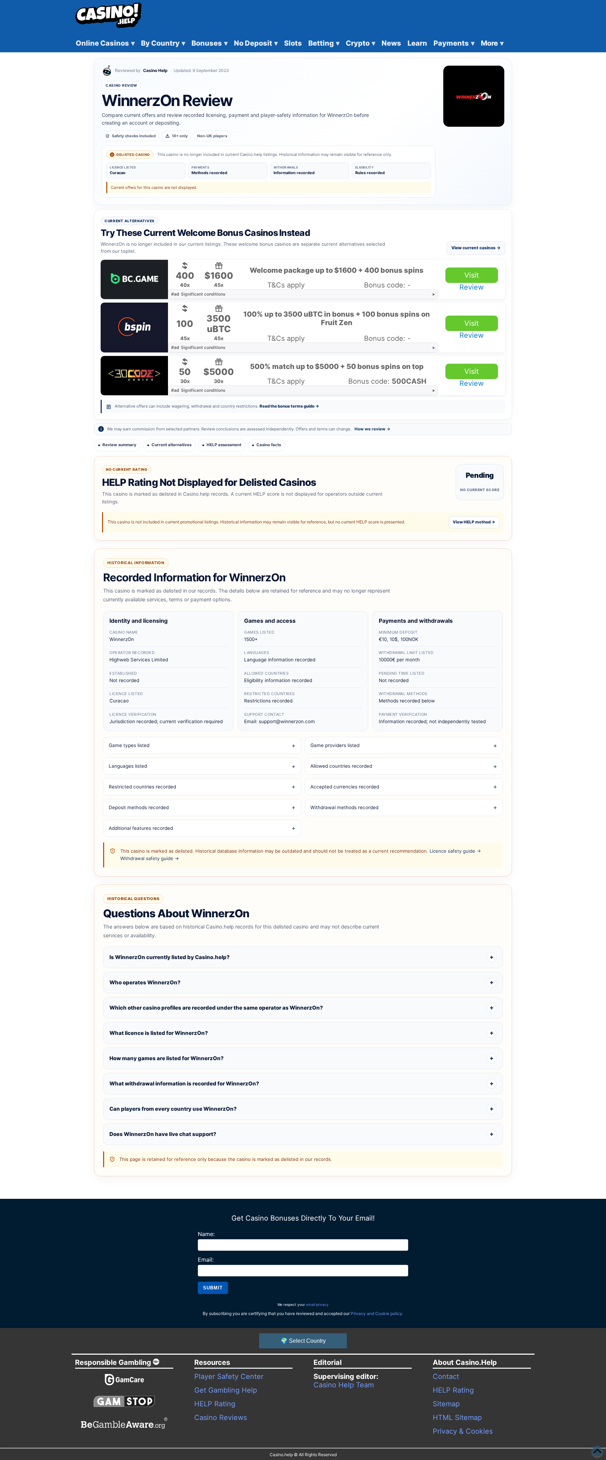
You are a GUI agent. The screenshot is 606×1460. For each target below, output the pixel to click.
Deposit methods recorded (139, 807)
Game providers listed (334, 745)
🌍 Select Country (303, 1341)
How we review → (372, 429)
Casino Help (155, 70)
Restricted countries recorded (142, 787)
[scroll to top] (597, 1451)
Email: (206, 1259)
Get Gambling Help (225, 1390)
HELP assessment (224, 444)
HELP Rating (214, 1404)
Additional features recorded (141, 828)
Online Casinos (105, 43)
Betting (323, 43)
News (391, 43)
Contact (446, 1376)
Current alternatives (171, 444)
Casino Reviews (220, 1417)
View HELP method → (474, 522)
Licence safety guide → (455, 851)
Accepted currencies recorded (344, 787)
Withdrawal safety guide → (149, 858)
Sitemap (446, 1404)
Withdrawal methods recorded (344, 807)
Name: (206, 1233)
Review (471, 287)
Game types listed (129, 745)
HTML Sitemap (457, 1417)
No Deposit (256, 43)
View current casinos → (475, 247)
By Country (163, 43)
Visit (471, 275)
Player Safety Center (228, 1376)
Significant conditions (198, 294)
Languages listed (128, 766)
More (492, 43)
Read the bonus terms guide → (289, 406)
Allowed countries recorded (341, 766)
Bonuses (209, 43)
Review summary (119, 444)
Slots (293, 43)
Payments (453, 43)
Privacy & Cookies (463, 1431)
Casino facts (268, 444)
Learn (417, 43)
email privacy (317, 1304)
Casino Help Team (344, 1385)
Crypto (360, 43)
